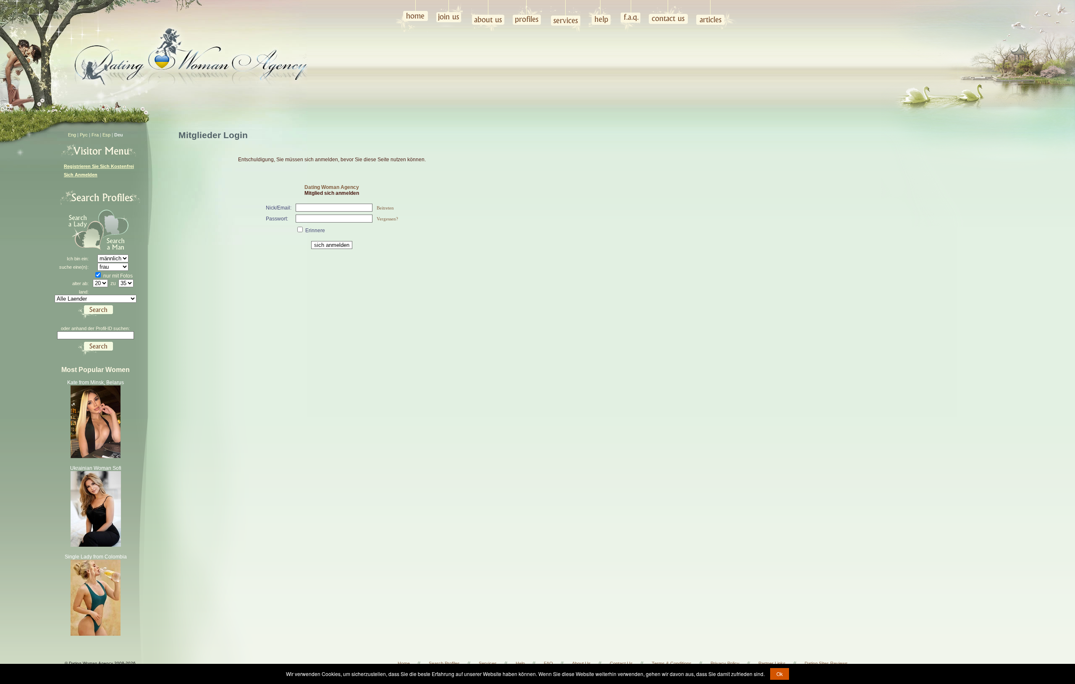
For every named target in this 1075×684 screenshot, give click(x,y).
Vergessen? (387, 218)
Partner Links (772, 663)
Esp (106, 134)
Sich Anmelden (80, 174)
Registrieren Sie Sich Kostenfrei (99, 166)
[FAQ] (630, 16)
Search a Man (118, 230)
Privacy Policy (725, 663)
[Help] (600, 13)
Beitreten (385, 207)
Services (488, 663)
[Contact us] (668, 13)
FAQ (548, 663)
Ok (779, 673)
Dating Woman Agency (331, 187)
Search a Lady (82, 230)
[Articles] (716, 15)
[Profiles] (527, 14)
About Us (581, 663)
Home (404, 663)
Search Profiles (444, 663)
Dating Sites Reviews (826, 663)
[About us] (487, 16)
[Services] (565, 16)
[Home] (412, 16)
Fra (95, 134)
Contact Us (621, 663)
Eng (72, 134)
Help (520, 663)
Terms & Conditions (672, 663)
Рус (84, 134)
